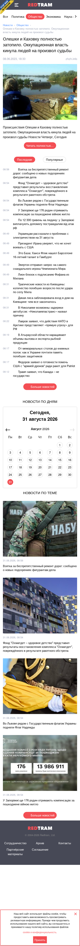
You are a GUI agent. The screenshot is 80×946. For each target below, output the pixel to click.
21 (49, 467)
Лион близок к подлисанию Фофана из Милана (41, 276)
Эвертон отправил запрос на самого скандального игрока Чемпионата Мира (39, 267)
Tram (40, 5)
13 (40, 460)
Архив (40, 843)
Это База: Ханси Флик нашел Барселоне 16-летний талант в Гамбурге (42, 255)
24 (10, 475)
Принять (40, 940)
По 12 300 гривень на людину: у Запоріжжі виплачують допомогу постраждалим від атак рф (43, 224)
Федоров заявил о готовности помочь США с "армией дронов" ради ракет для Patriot (44, 364)
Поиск (75, 5)
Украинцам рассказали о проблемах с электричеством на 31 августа (41, 235)
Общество (35, 16)
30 (69, 475)
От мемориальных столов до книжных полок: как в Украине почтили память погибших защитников (41, 352)
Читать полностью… (40, 145)
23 (69, 467)
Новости (8, 25)
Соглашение (40, 849)
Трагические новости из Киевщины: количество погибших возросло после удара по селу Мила (43, 288)
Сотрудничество (15, 843)
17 (10, 467)
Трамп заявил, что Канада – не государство (36, 374)
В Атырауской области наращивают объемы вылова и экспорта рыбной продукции (39, 338)
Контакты (64, 843)
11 (20, 460)
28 (49, 475)
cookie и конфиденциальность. (40, 932)
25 (20, 475)
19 (30, 467)
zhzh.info (71, 59)
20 (40, 467)
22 (59, 467)
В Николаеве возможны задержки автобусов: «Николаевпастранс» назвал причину (40, 311)
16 (69, 460)
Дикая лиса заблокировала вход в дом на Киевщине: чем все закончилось (43, 300)
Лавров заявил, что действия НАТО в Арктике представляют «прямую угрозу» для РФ (43, 325)
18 (20, 467)
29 (59, 475)
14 (49, 460)
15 (59, 460)
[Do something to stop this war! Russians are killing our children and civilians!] (7, 7)
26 (30, 475)
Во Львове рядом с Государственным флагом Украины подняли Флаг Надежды (40, 202)
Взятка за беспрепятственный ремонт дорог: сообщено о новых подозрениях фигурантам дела (41, 173)
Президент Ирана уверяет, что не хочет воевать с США (42, 245)
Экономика (53, 16)
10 (10, 460)
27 (40, 475)
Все (5, 16)
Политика (17, 16)
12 (30, 460)
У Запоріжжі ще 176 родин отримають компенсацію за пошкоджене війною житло (41, 212)
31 (10, 482)
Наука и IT (71, 16)
